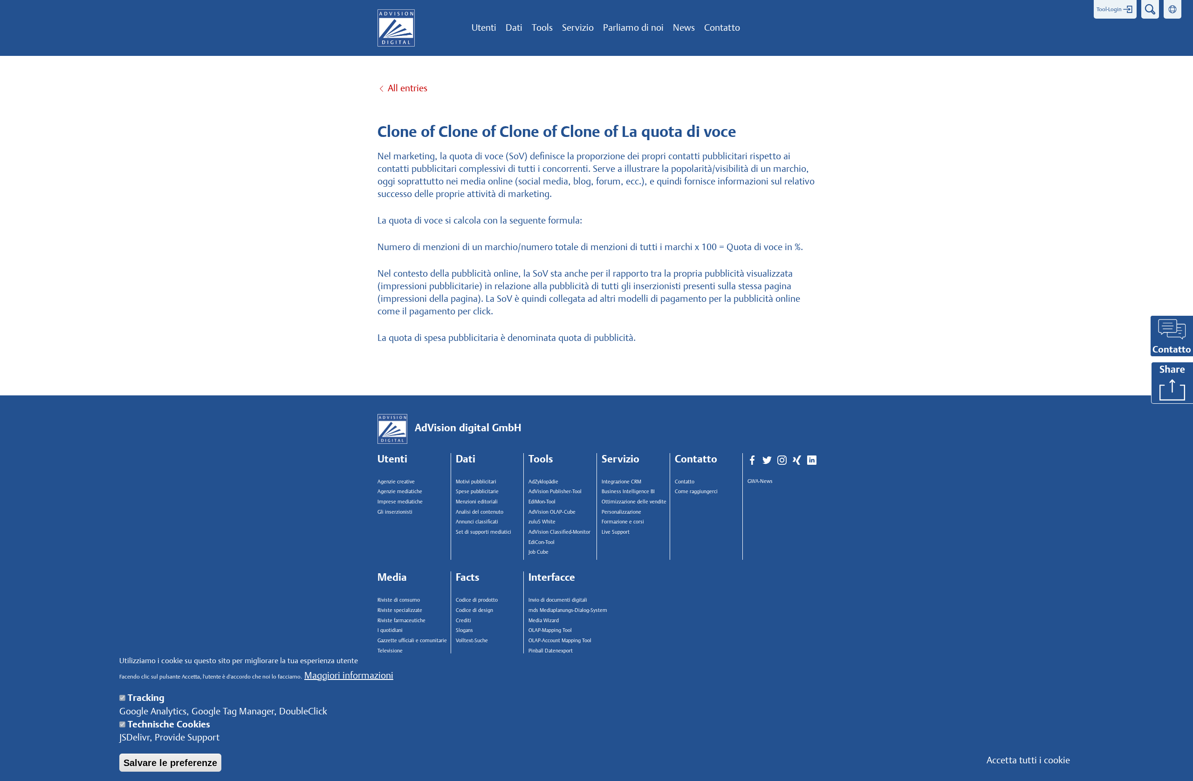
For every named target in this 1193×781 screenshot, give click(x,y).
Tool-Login (1109, 9)
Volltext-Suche (472, 641)
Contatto (684, 482)
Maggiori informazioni (348, 675)
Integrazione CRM (621, 482)
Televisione (390, 651)
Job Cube (538, 552)
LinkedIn (811, 460)
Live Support (616, 532)
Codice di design (474, 610)
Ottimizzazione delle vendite (634, 502)
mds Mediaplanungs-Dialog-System (565, 610)
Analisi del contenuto (479, 512)
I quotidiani (390, 630)
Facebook (752, 460)
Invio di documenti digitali (557, 600)
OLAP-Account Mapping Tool (559, 641)
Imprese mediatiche (400, 502)
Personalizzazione (621, 512)
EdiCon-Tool (541, 542)
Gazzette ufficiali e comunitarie (412, 641)
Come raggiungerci (696, 492)
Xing (797, 460)
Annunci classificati (477, 522)
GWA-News (760, 481)
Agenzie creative (396, 482)
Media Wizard (543, 621)
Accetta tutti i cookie (1028, 760)
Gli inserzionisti (394, 512)
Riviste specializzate (399, 610)
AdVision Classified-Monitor (559, 532)
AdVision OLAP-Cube (552, 512)
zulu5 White (541, 522)
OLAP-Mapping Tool (550, 630)
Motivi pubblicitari (476, 482)
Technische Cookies (169, 724)
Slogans (464, 630)
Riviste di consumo (398, 600)
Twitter (767, 460)
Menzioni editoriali (477, 502)
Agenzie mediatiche (399, 492)
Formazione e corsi (623, 522)
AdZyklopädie (543, 482)
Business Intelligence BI (628, 492)
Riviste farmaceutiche (401, 621)
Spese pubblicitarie (477, 492)
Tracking (146, 697)
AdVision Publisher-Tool (555, 492)
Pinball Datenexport (550, 651)
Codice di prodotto (477, 600)
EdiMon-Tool (541, 502)
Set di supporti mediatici (483, 532)
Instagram (782, 460)
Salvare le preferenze (170, 762)
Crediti (463, 621)
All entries (407, 88)
